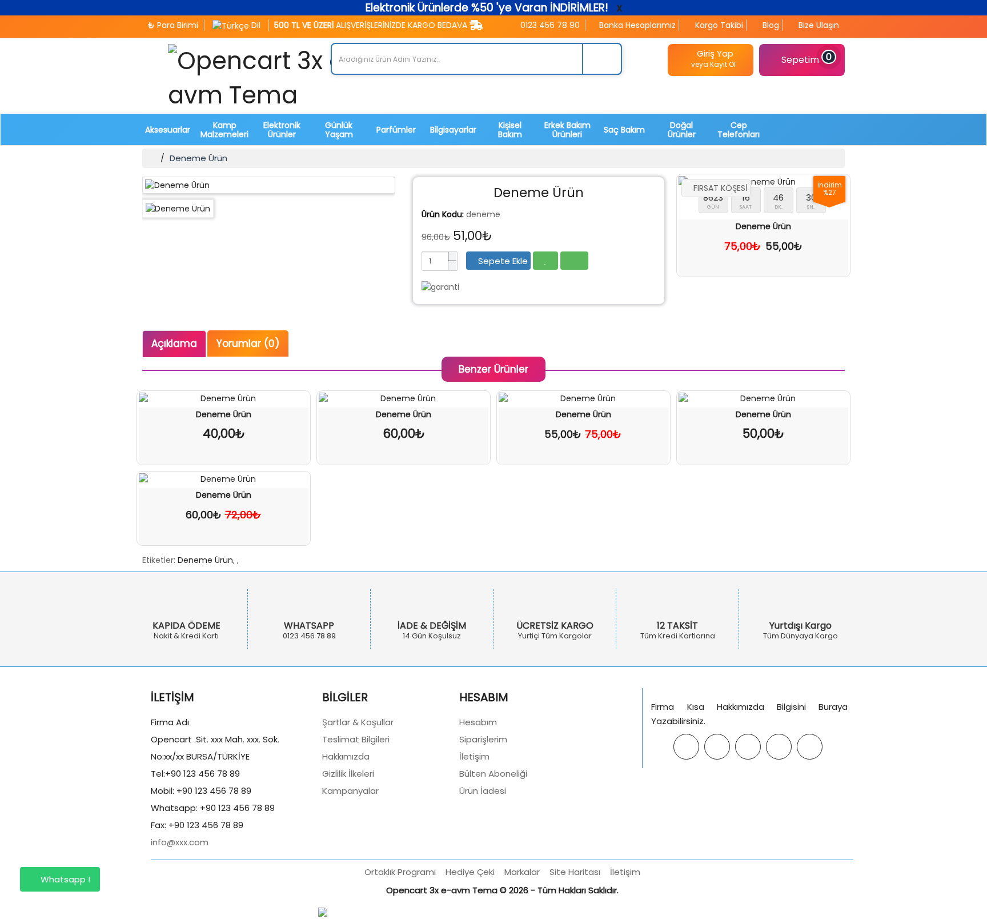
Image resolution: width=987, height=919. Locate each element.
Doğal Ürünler (682, 129)
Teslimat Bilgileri (356, 739)
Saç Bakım (624, 129)
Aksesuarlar (167, 129)
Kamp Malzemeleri (224, 129)
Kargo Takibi (718, 25)
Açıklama (174, 343)
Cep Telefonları (738, 129)
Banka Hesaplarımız (636, 25)
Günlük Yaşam (339, 129)
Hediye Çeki (470, 872)
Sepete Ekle (502, 261)
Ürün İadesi (482, 791)
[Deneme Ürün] (268, 185)
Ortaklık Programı (400, 872)
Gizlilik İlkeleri (348, 774)
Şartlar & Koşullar (358, 722)
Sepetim (806, 59)
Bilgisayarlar (453, 129)
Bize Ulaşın (817, 25)
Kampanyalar (350, 791)
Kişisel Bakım (510, 129)
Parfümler (396, 129)
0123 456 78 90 (549, 25)
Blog (769, 25)
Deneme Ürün (198, 158)
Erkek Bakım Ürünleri (567, 129)
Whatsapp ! (64, 879)
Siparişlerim (483, 739)
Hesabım (478, 722)
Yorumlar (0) (247, 343)
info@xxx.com (179, 842)
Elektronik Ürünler (281, 129)
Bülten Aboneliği (493, 774)
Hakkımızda (346, 756)
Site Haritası (574, 872)
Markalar (522, 872)
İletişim (474, 756)
